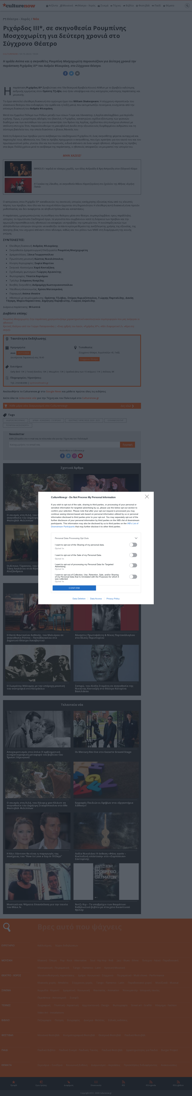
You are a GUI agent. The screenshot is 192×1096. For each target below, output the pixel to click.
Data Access (96, 598)
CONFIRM (74, 588)
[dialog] (96, 548)
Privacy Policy (113, 598)
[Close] (148, 497)
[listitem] (96, 538)
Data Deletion (79, 598)
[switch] (133, 545)
